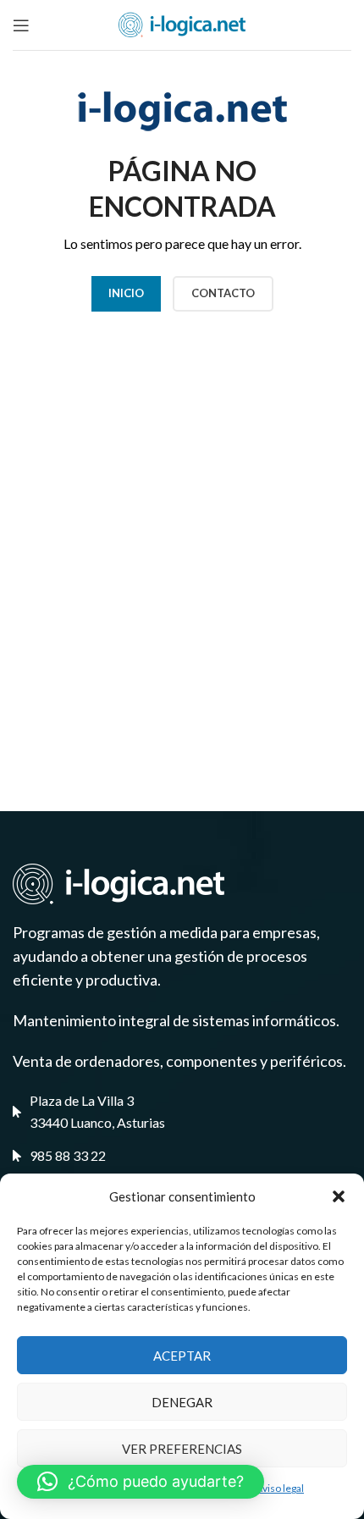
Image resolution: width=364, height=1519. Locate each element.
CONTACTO (223, 293)
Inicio (126, 293)
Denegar (182, 1402)
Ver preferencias (182, 1448)
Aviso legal (280, 1488)
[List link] (182, 1156)
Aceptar (182, 1355)
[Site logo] (182, 23)
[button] (338, 1196)
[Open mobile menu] (21, 25)
